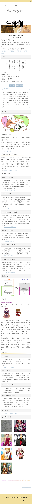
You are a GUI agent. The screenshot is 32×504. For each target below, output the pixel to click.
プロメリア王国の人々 (9, 255)
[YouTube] (30, 1)
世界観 (12, 51)
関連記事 (26, 51)
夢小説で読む (19, 85)
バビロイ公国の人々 (9, 241)
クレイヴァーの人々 (9, 367)
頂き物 (2, 53)
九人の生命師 (7, 151)
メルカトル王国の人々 (9, 272)
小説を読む (4, 51)
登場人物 (19, 51)
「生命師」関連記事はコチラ (11, 413)
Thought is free (24, 500)
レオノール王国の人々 (9, 190)
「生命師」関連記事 (26, 487)
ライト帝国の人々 (8, 208)
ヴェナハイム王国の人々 (10, 227)
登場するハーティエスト (10, 170)
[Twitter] (28, 1)
